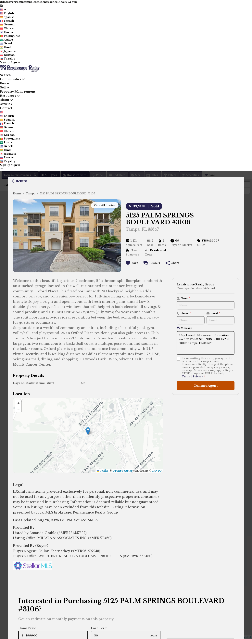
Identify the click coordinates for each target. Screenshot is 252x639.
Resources (8, 96)
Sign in (15, 62)
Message (186, 328)
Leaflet (103, 470)
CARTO (157, 470)
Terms (186, 376)
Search (5, 75)
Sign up (5, 62)
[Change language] (3, 9)
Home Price (27, 628)
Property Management (17, 91)
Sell (3, 87)
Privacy (198, 376)
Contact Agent (206, 385)
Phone (186, 313)
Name (185, 298)
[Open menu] (1, 169)
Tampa (30, 193)
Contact (6, 108)
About (4, 100)
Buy (3, 83)
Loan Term (99, 628)
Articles (6, 104)
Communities (10, 79)
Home (17, 193)
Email (215, 313)
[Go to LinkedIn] (1, 5)
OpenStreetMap (123, 470)
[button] (87, 431)
